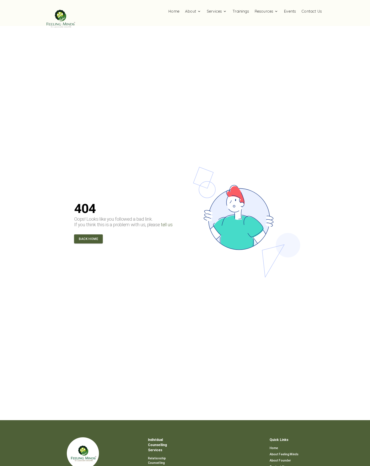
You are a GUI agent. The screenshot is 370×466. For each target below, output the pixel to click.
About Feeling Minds (284, 454)
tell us (167, 224)
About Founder (280, 460)
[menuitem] (173, 11)
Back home (88, 239)
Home (274, 448)
